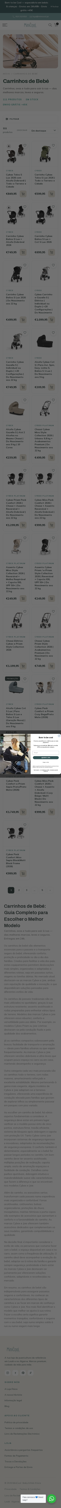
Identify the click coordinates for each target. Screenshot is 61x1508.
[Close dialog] (59, 736)
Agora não (46, 762)
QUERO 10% (45, 757)
